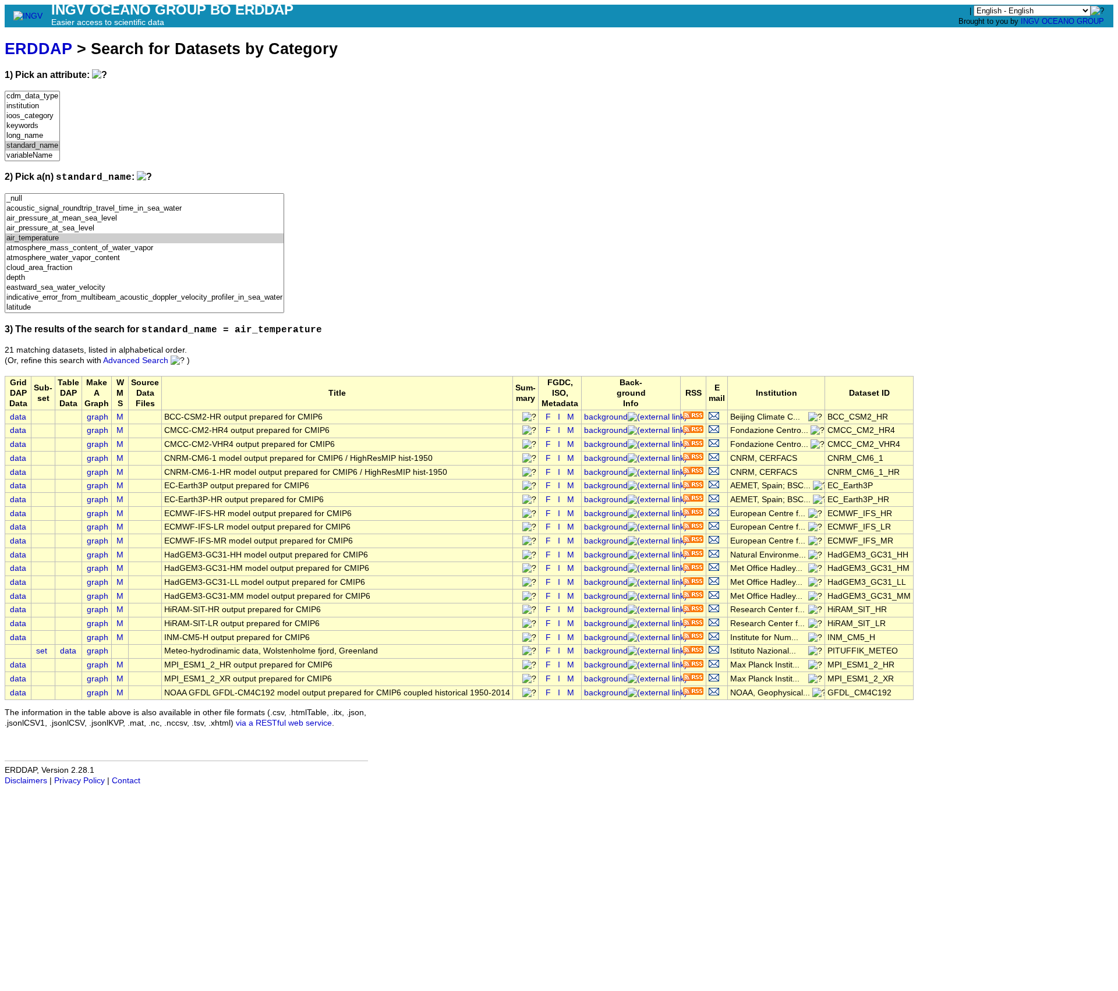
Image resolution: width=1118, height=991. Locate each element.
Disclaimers (26, 780)
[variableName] (32, 156)
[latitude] (144, 307)
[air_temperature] (144, 238)
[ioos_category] (32, 116)
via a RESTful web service (284, 723)
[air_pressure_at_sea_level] (144, 228)
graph (97, 417)
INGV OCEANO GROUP (1062, 21)
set (41, 651)
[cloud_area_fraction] (144, 268)
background (606, 417)
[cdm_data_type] (32, 96)
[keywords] (32, 126)
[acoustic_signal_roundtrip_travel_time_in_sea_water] (144, 209)
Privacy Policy (79, 780)
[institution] (32, 106)
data (18, 417)
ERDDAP (38, 49)
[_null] (144, 199)
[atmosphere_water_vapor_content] (144, 258)
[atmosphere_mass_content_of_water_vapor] (144, 248)
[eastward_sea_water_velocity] (144, 288)
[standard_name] (32, 146)
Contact (126, 780)
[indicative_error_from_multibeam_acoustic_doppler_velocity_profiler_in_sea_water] (144, 298)
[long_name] (32, 136)
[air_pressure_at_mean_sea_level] (144, 218)
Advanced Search (135, 360)
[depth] (144, 278)
